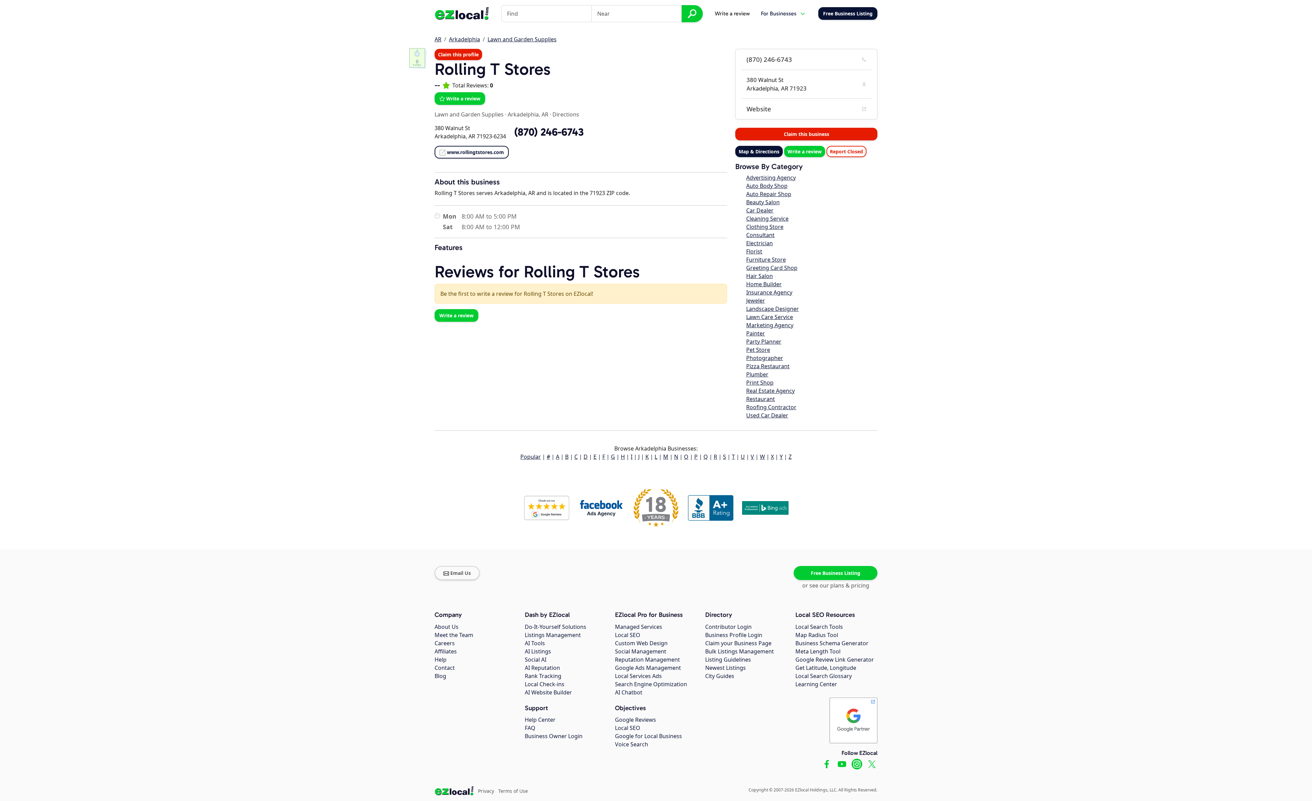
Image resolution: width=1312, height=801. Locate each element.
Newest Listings (725, 668)
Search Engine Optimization (651, 684)
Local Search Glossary (823, 676)
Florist (754, 251)
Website (759, 109)
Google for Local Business (648, 736)
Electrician (759, 243)
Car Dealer (760, 210)
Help (441, 659)
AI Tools (535, 643)
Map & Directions (759, 151)
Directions (565, 114)
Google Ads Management (648, 668)
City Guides (719, 676)
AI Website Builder (548, 692)
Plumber (757, 374)
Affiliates (446, 651)
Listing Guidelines (728, 659)
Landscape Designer (772, 309)
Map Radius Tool (816, 635)
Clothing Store (764, 227)
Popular (530, 456)
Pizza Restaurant (768, 366)
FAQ (530, 728)
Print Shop (760, 382)
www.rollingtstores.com (475, 152)
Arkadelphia (464, 39)
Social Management (640, 651)
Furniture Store (766, 259)
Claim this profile (458, 54)
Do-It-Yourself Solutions (555, 627)
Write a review (732, 13)
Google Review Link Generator (834, 659)
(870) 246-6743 (769, 59)
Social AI (535, 659)
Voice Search (631, 744)
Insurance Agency (769, 292)
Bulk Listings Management (739, 651)
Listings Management (553, 635)
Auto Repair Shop (768, 194)
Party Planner (763, 341)
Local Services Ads (638, 676)
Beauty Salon (763, 202)
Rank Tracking (543, 676)
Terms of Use (513, 791)
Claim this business (806, 134)
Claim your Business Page (738, 643)
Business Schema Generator (832, 643)
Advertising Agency (771, 177)
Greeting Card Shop (771, 268)
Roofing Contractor (771, 407)
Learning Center (816, 684)
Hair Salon (759, 276)
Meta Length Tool (817, 651)
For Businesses (778, 13)
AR (438, 39)
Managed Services (638, 627)
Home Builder (764, 284)
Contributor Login (728, 627)
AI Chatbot (628, 692)
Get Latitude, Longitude (825, 668)
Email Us (460, 573)
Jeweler (755, 300)
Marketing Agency (769, 325)
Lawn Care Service (769, 317)
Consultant (760, 235)
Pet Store (758, 350)
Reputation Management (647, 659)
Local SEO (627, 635)
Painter (755, 333)
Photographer (764, 358)
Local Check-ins (544, 684)
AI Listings (538, 651)
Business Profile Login (733, 635)
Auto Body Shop (767, 186)
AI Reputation (542, 668)
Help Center (540, 719)
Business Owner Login (554, 736)
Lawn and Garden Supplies (522, 39)
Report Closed (846, 151)
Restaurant (760, 399)
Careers (445, 643)
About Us (447, 627)
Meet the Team (454, 635)
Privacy (486, 791)
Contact (445, 668)
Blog (440, 676)
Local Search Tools (819, 627)
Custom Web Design (641, 643)
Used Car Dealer (767, 415)
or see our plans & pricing (835, 585)
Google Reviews (635, 719)
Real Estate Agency (770, 391)
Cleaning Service (767, 218)
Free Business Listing (835, 573)
